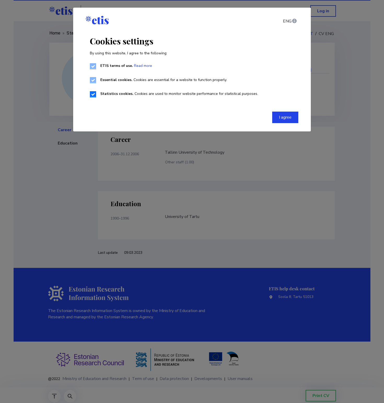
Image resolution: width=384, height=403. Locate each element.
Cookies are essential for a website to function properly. (163, 79)
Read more (143, 65)
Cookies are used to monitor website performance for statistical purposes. (179, 93)
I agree (285, 117)
